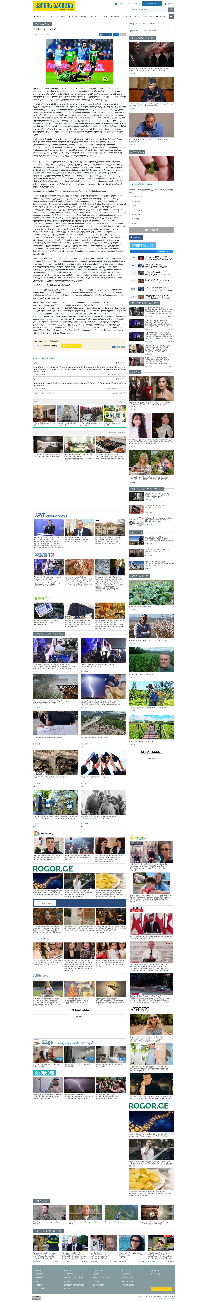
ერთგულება (137, 196)
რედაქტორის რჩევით (142, 38)
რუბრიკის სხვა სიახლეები (49, 634)
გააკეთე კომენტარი (118, 393)
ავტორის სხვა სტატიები (49, 346)
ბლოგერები (41, 1201)
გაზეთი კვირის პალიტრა (145, 31)
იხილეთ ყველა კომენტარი (44, 393)
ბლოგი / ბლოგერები (145, 24)
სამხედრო (136, 532)
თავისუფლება (137, 210)
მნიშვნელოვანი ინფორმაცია (146, 489)
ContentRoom (117, 433)
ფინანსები (136, 219)
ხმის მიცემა (151, 230)
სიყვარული (136, 201)
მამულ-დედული (139, 576)
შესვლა (170, 4)
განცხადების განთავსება (128, 4)
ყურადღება (136, 214)
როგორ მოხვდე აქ (119, 402)
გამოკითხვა (137, 152)
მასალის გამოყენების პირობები (165, 1299)
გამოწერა (152, 4)
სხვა (134, 223)
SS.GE (36, 402)
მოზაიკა (135, 372)
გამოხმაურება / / (118, 374)
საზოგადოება (42, 24)
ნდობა (134, 205)
